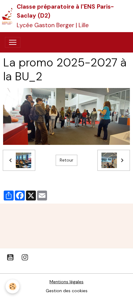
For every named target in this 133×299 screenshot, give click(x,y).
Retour (66, 160)
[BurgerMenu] (12, 42)
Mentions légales (66, 281)
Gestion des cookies (67, 290)
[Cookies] (12, 286)
